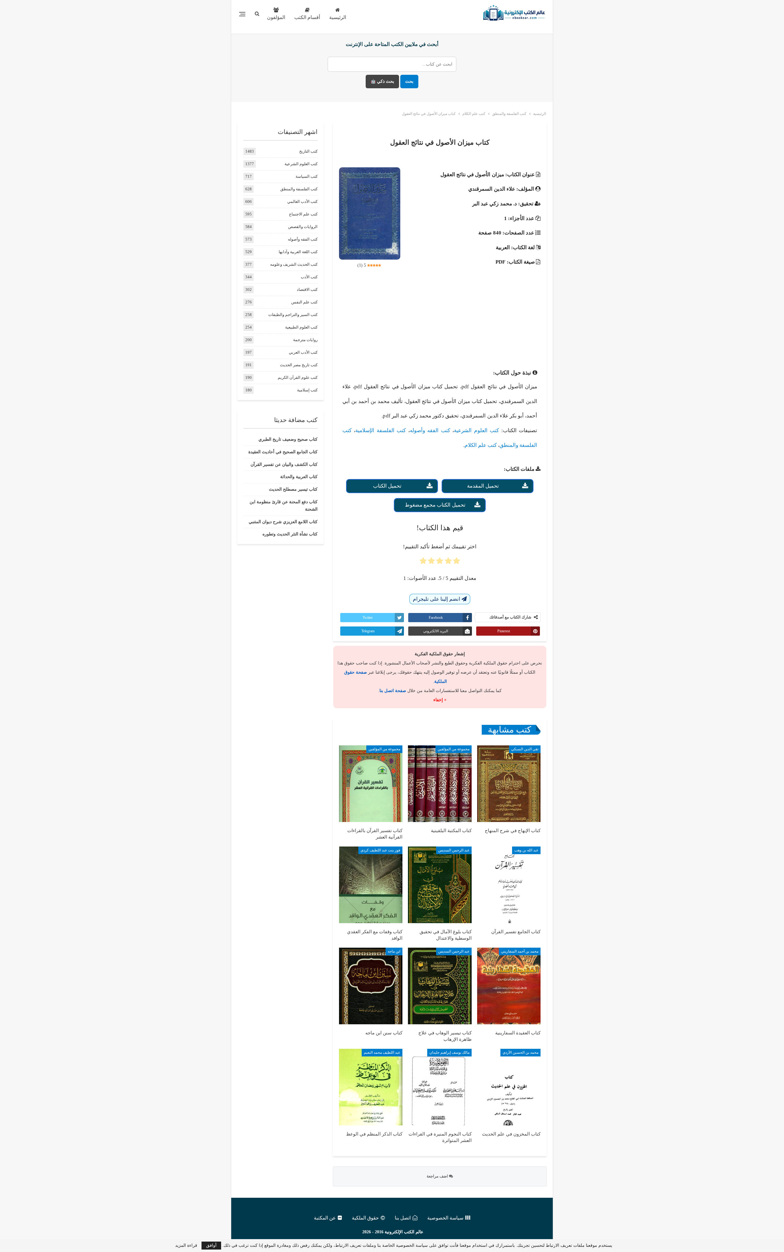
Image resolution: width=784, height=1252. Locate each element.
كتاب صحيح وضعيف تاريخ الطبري (288, 439)
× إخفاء (440, 700)
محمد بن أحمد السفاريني (519, 951)
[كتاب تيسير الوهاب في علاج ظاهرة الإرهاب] (439, 986)
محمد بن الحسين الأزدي (520, 1052)
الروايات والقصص (303, 226)
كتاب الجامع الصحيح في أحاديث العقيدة (283, 452)
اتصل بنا (403, 1217)
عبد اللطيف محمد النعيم (382, 1052)
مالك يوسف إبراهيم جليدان (449, 1052)
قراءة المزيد (186, 1245)
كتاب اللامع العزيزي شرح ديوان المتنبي (283, 521)
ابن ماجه (394, 951)
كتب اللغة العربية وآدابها (298, 251)
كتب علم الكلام (481, 445)
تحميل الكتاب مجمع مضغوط (435, 505)
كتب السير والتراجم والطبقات (293, 314)
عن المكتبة (325, 1217)
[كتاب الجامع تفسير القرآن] (509, 885)
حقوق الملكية (365, 1217)
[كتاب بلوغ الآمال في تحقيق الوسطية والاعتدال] (439, 885)
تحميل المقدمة (483, 486)
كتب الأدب (309, 277)
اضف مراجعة (438, 1176)
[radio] (456, 562)
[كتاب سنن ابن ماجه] (370, 986)
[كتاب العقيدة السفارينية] (509, 986)
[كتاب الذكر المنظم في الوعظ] (370, 1087)
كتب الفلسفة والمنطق (299, 189)
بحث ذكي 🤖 (382, 81)
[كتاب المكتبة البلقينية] (439, 783)
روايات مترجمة (305, 339)
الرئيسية (337, 17)
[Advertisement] (440, 320)
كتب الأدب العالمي (302, 201)
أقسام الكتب (307, 17)
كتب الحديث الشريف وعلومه (294, 264)
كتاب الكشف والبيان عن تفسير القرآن (284, 464)
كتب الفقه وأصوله (430, 430)
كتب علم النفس (304, 302)
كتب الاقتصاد (307, 289)
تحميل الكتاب (387, 486)
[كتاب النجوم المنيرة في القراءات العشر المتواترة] (439, 1087)
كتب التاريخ (308, 151)
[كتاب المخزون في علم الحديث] (509, 1087)
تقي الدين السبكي (524, 749)
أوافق (211, 1245)
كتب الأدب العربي (303, 352)
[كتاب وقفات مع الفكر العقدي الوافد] (370, 885)
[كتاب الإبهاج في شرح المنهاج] (509, 783)
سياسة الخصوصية (445, 1217)
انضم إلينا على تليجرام (437, 599)
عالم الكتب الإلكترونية (404, 1232)
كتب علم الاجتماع (303, 214)
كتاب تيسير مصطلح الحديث (293, 489)
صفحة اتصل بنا (392, 690)
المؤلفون (276, 17)
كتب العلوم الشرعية (476, 430)
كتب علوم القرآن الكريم (298, 377)
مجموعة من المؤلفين (453, 749)
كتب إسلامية (307, 390)
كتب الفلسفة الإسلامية (380, 430)
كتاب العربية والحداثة (299, 476)
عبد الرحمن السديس (453, 850)
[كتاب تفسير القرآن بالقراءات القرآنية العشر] (370, 783)
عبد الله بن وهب (526, 850)
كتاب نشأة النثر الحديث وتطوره (290, 534)
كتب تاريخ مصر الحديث (299, 365)
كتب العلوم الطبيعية (301, 327)
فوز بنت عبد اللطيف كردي (380, 850)
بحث (409, 81)
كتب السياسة (307, 176)
